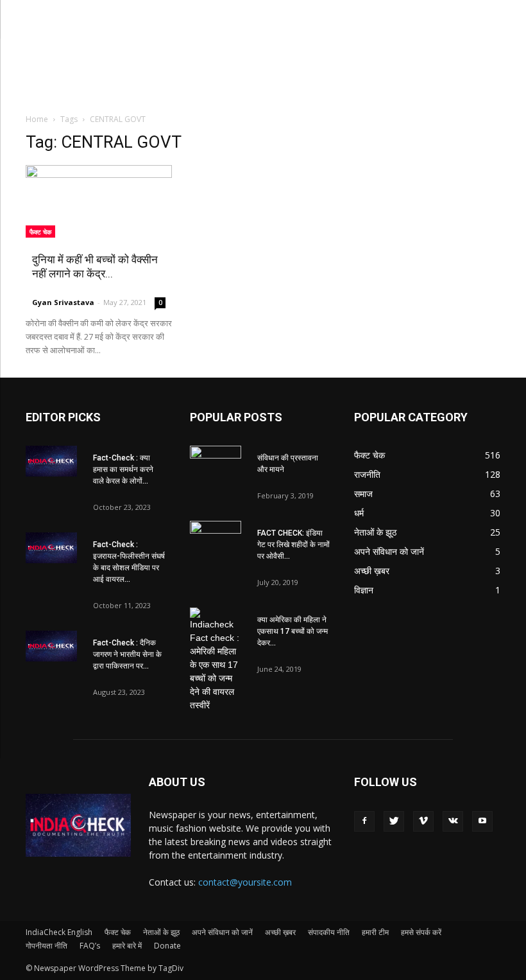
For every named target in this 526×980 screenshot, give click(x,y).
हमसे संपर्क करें (421, 932)
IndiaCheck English (59, 932)
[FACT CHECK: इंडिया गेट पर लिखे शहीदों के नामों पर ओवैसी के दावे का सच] (215, 539)
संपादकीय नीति (329, 932)
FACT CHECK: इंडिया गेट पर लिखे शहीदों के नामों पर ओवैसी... (293, 545)
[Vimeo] (423, 821)
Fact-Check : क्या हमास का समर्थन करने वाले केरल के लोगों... (123, 469)
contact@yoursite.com (245, 882)
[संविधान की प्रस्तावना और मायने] (215, 464)
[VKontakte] (453, 821)
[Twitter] (394, 821)
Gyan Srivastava (63, 302)
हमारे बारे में (127, 945)
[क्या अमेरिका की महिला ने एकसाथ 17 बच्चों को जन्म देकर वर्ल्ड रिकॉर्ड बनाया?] (215, 660)
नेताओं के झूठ (161, 932)
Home (37, 119)
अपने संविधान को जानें (222, 932)
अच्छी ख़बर (280, 932)
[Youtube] (482, 821)
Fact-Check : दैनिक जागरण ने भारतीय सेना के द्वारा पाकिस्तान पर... (127, 654)
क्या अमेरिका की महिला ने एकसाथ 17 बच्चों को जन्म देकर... (292, 631)
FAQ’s (90, 945)
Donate (167, 945)
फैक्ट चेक (40, 231)
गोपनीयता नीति (46, 945)
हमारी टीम (375, 932)
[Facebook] (364, 821)
